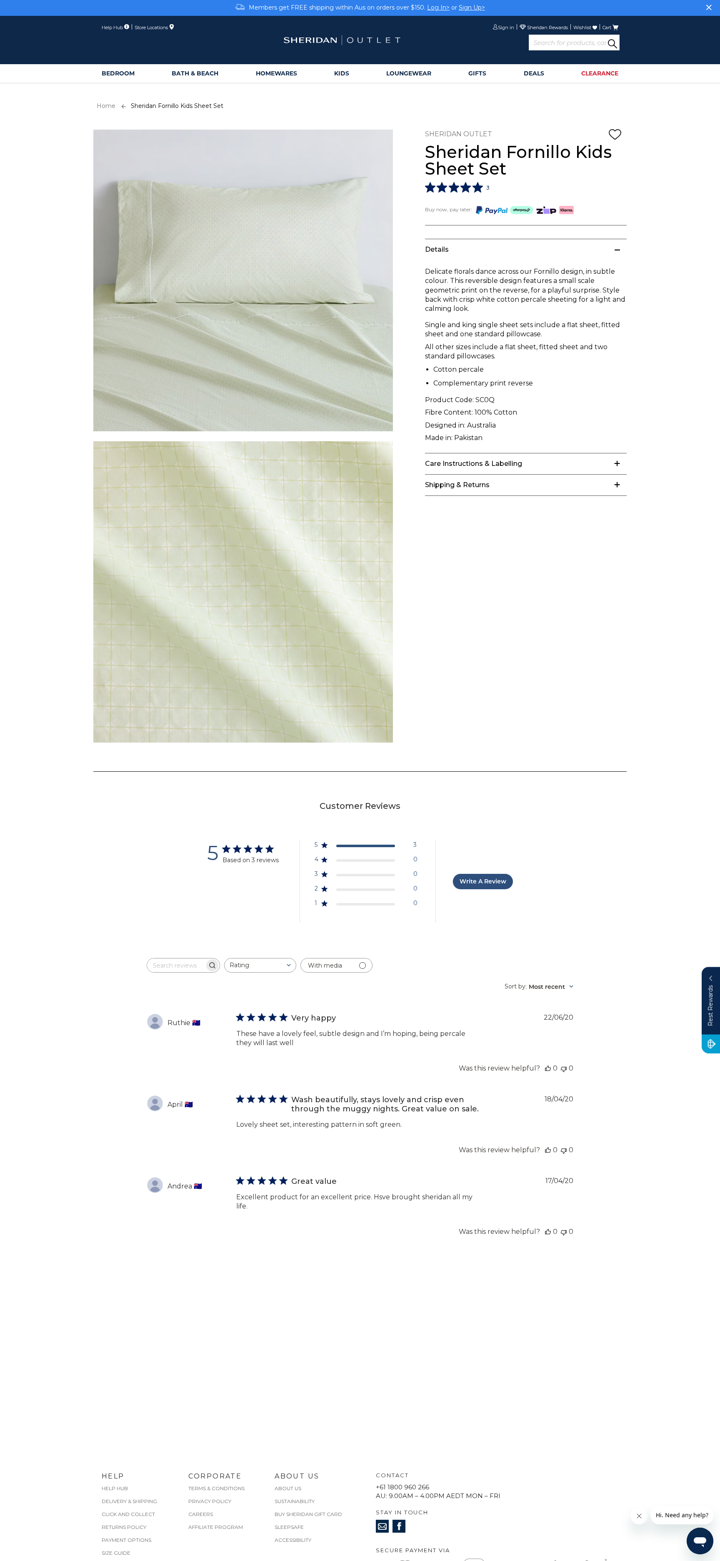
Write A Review (483, 881)
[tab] (526, 249)
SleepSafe (289, 1527)
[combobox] (260, 965)
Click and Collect (128, 1514)
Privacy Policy (209, 1501)
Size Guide (116, 1553)
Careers (200, 1514)
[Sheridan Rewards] (544, 28)
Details (437, 249)
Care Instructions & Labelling (473, 464)
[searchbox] (176, 965)
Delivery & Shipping (129, 1501)
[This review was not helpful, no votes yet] (564, 1068)
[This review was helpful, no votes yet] (548, 1068)
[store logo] (341, 40)
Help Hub (115, 1488)
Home (106, 106)
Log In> (438, 7)
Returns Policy (124, 1527)
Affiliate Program (215, 1527)
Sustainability (295, 1501)
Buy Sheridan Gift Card (308, 1514)
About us (288, 1488)
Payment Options (126, 1540)
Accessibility (293, 1540)
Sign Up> (472, 7)
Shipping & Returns (457, 485)
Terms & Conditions (216, 1488)
